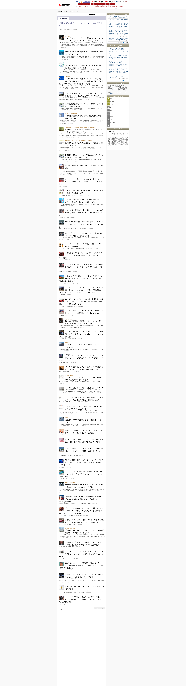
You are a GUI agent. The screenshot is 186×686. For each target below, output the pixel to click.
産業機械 (100, 6)
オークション (70, 32)
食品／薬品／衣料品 (113, 6)
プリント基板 (112, 122)
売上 (111, 110)
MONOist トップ (61, 11)
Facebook (77, 1)
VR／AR (90, 8)
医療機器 (86, 6)
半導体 (111, 98)
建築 (111, 107)
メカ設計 (88, 4)
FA (91, 4)
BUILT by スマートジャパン (119, 2)
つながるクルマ (77, 8)
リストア (87, 32)
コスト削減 (112, 101)
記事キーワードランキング (118, 96)
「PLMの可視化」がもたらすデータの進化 (118, 55)
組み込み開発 (81, 4)
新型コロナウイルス (114, 131)
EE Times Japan (101, 2)
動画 (92, 32)
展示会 (95, 8)
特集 (99, 8)
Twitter (79, 1)
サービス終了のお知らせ (118, 83)
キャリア (112, 4)
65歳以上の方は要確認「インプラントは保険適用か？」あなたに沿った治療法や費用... (118, 35)
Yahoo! (76, 32)
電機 (96, 6)
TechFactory (126, 2)
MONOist (95, 2)
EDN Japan (106, 1)
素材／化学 (105, 6)
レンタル (111, 119)
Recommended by (119, 42)
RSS (81, 1)
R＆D (108, 4)
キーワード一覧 (69, 11)
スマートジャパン (112, 2)
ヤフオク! (82, 32)
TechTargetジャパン (120, 14)
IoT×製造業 (84, 8)
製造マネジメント (97, 4)
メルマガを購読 (86, 1)
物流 (104, 4)
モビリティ (81, 6)
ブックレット (105, 8)
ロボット (91, 6)
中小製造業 (120, 6)
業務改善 (111, 116)
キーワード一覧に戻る (99, 608)
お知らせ (116, 8)
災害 (111, 113)
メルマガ (111, 8)
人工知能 (111, 104)
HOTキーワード (118, 128)
